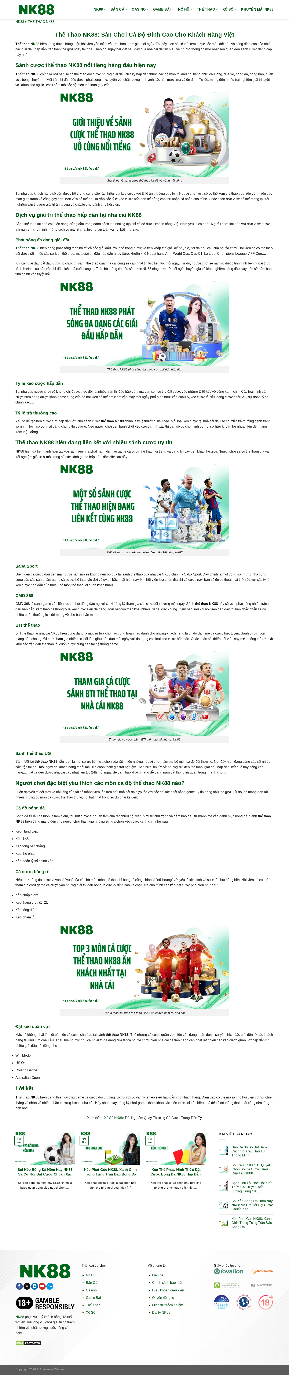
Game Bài (93, 1297)
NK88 (98, 9)
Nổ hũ (184, 9)
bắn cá (117, 9)
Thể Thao (93, 1305)
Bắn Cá (91, 1282)
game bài (162, 9)
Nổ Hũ (91, 1275)
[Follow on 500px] (49, 1286)
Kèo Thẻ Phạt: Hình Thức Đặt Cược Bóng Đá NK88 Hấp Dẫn (176, 1172)
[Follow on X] (26, 1286)
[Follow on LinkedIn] (34, 1286)
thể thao (206, 9)
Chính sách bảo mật (167, 1282)
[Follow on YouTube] (42, 1286)
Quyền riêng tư (163, 1297)
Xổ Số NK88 (113, 1118)
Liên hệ (157, 1275)
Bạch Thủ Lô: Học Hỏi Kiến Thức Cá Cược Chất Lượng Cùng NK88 (251, 1187)
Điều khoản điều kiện (168, 1290)
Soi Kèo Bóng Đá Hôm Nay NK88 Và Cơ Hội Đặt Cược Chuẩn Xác (45, 1172)
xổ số (228, 9)
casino (139, 9)
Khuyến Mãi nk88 (257, 9)
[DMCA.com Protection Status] (28, 1343)
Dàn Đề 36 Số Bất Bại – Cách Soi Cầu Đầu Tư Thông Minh (249, 1151)
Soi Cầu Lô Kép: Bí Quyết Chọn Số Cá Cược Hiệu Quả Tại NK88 (250, 1169)
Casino (91, 1290)
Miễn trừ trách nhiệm (167, 1305)
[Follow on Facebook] (19, 1286)
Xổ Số (90, 1312)
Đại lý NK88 (161, 1312)
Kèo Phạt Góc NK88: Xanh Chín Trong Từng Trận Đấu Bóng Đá (110, 1172)
